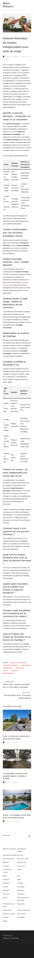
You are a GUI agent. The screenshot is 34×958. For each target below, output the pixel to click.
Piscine (5, 897)
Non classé (6, 894)
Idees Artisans (8, 5)
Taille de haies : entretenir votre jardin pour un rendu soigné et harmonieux (16, 686)
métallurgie (20, 890)
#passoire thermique (10, 665)
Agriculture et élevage (9, 849)
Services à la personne (24, 910)
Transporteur (21, 917)
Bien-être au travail (22, 858)
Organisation (21, 894)
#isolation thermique (18, 662)
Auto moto (20, 855)
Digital (5, 876)
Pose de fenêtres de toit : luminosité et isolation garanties (17, 696)
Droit (18, 876)
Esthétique (6, 883)
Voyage (5, 921)
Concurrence (21, 866)
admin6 (7, 56)
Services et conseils (9, 913)
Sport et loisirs (21, 913)
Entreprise (6, 879)
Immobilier (20, 883)
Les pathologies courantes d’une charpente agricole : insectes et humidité (15, 776)
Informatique (21, 886)
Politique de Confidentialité (11, 938)
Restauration (21, 904)
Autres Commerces (8, 858)
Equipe (19, 879)
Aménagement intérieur (10, 855)
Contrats (19, 869)
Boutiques (6, 862)
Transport (6, 917)
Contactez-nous (7, 935)
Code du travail (21, 862)
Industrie (5, 886)
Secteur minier (7, 910)
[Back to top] (32, 956)
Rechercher (6, 835)
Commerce (6, 866)
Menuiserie (6, 890)
